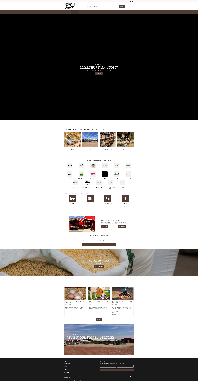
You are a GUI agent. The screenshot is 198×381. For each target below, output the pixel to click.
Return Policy (76, 376)
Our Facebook (104, 226)
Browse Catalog (75, 12)
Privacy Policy (70, 376)
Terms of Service (83, 376)
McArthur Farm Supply (71, 380)
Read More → (67, 313)
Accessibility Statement (68, 377)
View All (99, 319)
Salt (86, 12)
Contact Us (123, 12)
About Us (117, 12)
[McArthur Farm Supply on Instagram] (132, 376)
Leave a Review (70, 343)
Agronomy (82, 12)
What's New (112, 12)
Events (65, 366)
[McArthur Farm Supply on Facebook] (130, 376)
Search (122, 6)
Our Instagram (122, 226)
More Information (99, 266)
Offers (65, 364)
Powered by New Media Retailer (82, 380)
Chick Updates (106, 12)
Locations (66, 371)
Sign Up (99, 244)
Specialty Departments (92, 12)
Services (100, 12)
